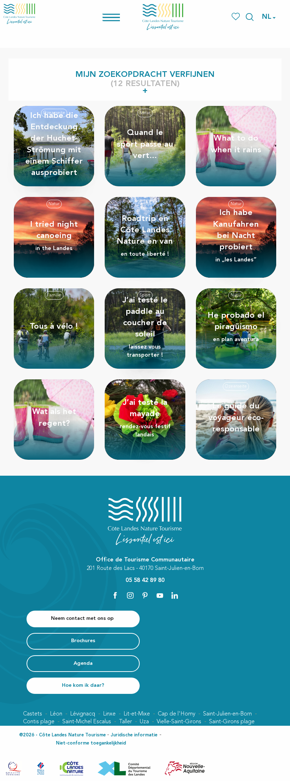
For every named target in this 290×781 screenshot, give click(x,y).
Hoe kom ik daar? (83, 685)
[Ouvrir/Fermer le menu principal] (120, 17)
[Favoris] (236, 16)
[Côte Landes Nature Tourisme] (163, 17)
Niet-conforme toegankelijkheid (91, 743)
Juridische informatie (134, 735)
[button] (249, 17)
